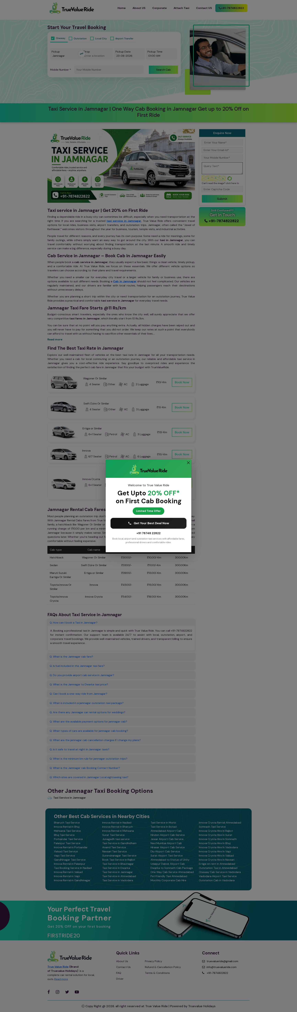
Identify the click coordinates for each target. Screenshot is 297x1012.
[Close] (188, 463)
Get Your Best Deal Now (151, 523)
